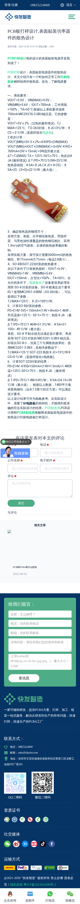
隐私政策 (16, 884)
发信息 (24, 678)
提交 (21, 503)
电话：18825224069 (21, 746)
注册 (15, 5)
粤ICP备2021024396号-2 (40, 884)
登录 (7, 5)
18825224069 (40, 5)
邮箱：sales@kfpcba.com (24, 752)
